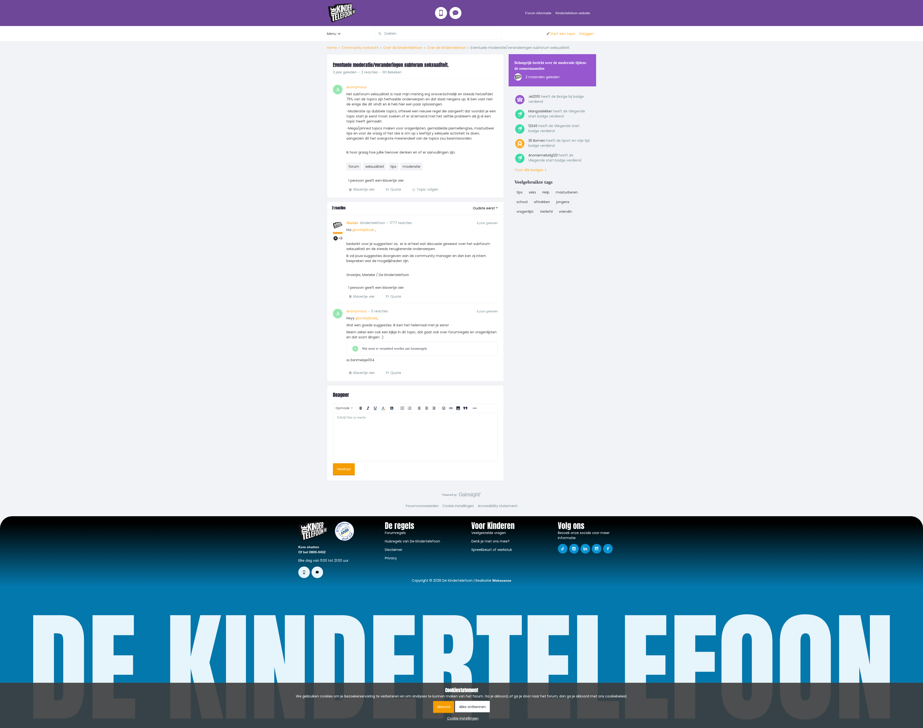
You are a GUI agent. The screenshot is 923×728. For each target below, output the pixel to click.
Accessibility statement (498, 505)
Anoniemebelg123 (543, 155)
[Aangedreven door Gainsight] (461, 496)
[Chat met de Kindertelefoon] (455, 13)
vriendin (565, 211)
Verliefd (546, 211)
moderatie (411, 166)
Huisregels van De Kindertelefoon (412, 541)
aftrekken (542, 202)
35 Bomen (536, 140)
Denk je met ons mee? (490, 541)
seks (532, 192)
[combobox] (438, 33)
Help (545, 192)
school (522, 202)
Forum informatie (538, 13)
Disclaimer (393, 549)
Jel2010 (534, 96)
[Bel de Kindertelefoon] (441, 13)
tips (393, 166)
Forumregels (395, 532)
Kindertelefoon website (572, 13)
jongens (562, 202)
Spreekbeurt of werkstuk (491, 549)
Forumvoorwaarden (422, 505)
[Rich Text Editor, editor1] (415, 437)
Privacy (391, 558)
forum (354, 166)
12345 (532, 125)
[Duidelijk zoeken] (498, 33)
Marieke (352, 223)
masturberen (567, 192)
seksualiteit (374, 166)
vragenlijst (525, 211)
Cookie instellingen (458, 505)
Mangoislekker (540, 111)
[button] (560, 34)
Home (332, 47)
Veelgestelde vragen (488, 532)
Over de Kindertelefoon (402, 47)
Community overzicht (360, 47)
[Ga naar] (378, 33)
